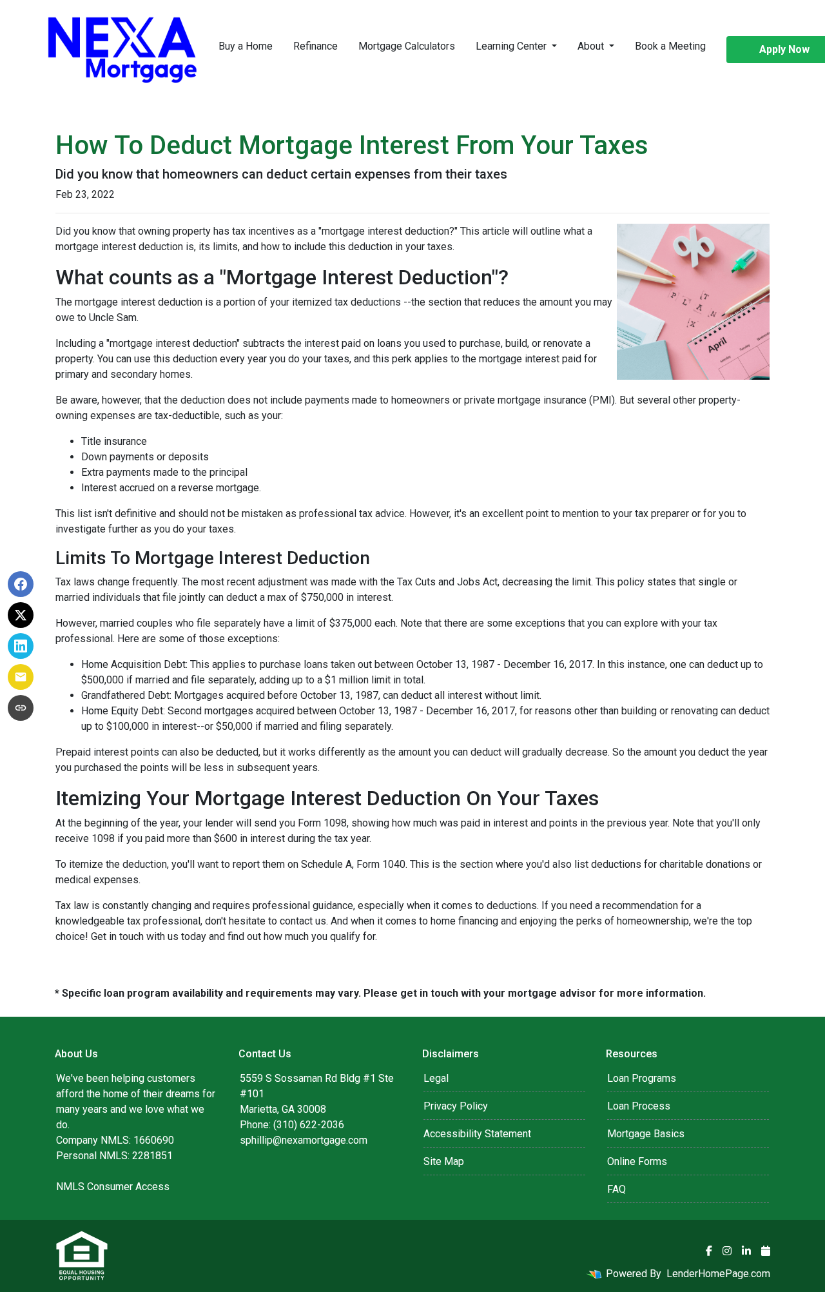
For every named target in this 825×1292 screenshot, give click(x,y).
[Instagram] (727, 1251)
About (592, 46)
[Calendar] (765, 1251)
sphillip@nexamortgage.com (303, 1140)
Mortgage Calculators (406, 46)
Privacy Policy (455, 1106)
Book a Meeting (670, 46)
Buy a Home (245, 46)
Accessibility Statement (477, 1134)
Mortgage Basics (645, 1134)
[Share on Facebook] (21, 584)
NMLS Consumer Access (113, 1186)
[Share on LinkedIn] (21, 646)
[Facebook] (709, 1251)
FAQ (616, 1189)
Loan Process (638, 1106)
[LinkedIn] (746, 1251)
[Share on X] (21, 615)
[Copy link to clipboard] (21, 708)
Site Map (443, 1161)
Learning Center (512, 46)
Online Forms (637, 1161)
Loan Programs (641, 1078)
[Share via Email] (21, 677)
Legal (436, 1078)
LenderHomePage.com (718, 1274)
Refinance (315, 46)
